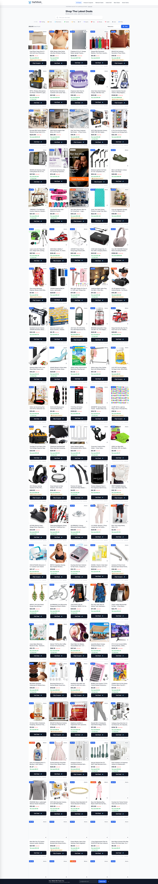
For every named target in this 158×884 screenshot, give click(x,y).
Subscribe (102, 881)
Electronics (58, 21)
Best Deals (117, 2)
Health (107, 21)
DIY (80, 21)
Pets (74, 21)
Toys (93, 21)
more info (90, 6)
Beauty (100, 21)
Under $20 (109, 2)
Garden (67, 21)
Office (121, 21)
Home (50, 21)
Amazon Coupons (88, 2)
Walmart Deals (99, 2)
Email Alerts (125, 2)
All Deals (78, 2)
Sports (86, 21)
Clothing (43, 21)
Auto (115, 21)
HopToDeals (36, 2)
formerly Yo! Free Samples (36, 3)
